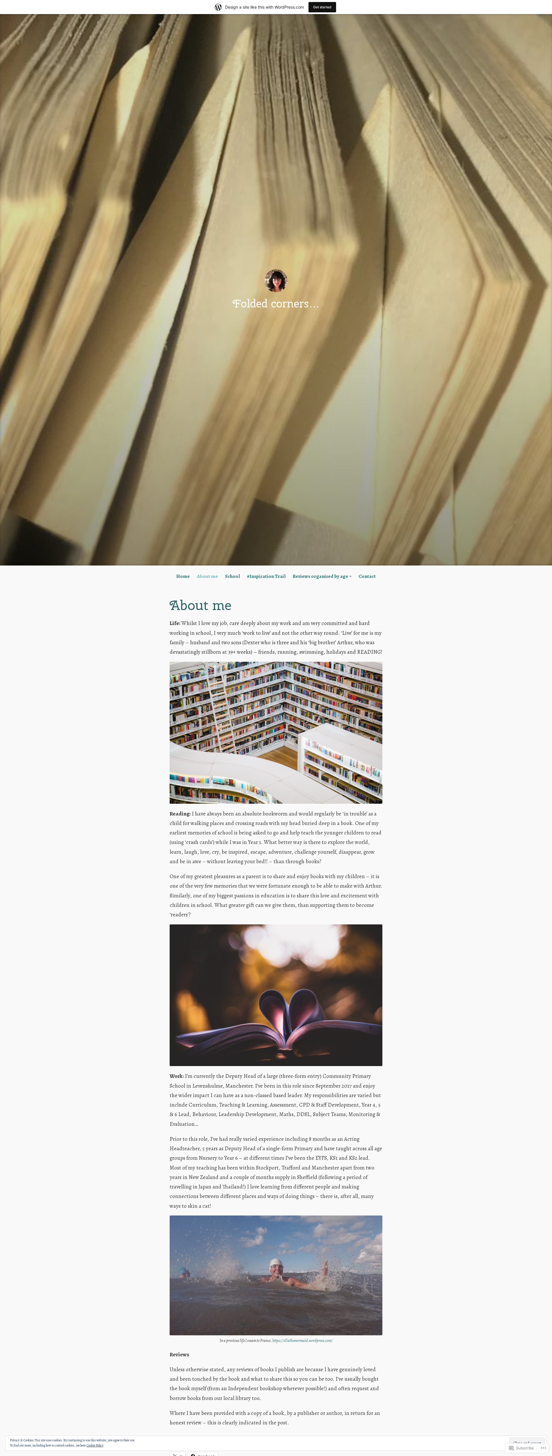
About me (207, 576)
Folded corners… (276, 303)
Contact (367, 576)
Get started (322, 7)
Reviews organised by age (320, 576)
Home (183, 576)
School (232, 576)
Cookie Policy (95, 1445)
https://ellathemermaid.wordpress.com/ (302, 1340)
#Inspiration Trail (266, 576)
